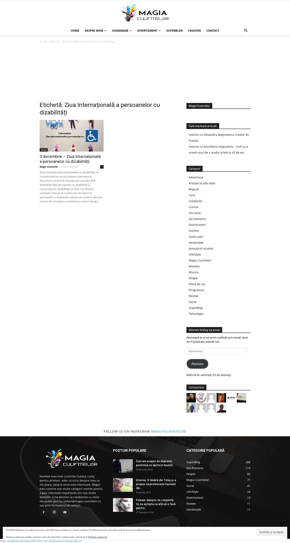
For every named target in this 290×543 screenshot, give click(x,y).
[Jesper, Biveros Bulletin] (221, 407)
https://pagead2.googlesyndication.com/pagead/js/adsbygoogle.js (40, 540)
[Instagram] (54, 512)
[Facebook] (44, 512)
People (193, 278)
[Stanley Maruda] (191, 397)
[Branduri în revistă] (201, 397)
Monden (194, 266)
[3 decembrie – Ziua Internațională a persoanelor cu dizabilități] (72, 136)
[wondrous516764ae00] (201, 407)
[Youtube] (65, 512)
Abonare (197, 364)
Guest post (196, 237)
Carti (192, 195)
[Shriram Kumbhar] (221, 397)
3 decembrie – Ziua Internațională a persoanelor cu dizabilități (70, 159)
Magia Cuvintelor (49, 166)
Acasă (43, 41)
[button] (245, 31)
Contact (212, 30)
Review (193, 296)
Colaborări (196, 201)
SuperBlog (174, 30)
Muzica (193, 272)
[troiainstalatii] (231, 397)
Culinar (193, 207)
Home (75, 30)
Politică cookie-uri (97, 537)
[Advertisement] (145, 73)
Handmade (120, 30)
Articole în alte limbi (202, 183)
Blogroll (194, 189)
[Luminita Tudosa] (211, 397)
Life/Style (195, 254)
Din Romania (197, 219)
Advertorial (196, 177)
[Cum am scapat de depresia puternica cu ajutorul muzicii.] (123, 466)
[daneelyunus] (191, 407)
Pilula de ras (197, 284)
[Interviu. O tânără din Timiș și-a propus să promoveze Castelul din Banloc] (123, 485)
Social (44, 149)
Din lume (195, 213)
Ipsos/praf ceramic (201, 248)
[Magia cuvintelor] (145, 13)
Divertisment (147, 30)
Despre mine (94, 30)
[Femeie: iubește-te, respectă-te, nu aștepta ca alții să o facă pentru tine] (123, 505)
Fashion (194, 30)
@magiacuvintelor (168, 431)
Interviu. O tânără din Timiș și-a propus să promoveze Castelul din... (156, 484)
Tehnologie (196, 314)
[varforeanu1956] (211, 407)
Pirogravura (196, 290)
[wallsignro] (241, 397)
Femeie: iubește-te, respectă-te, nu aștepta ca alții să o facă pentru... (156, 504)
